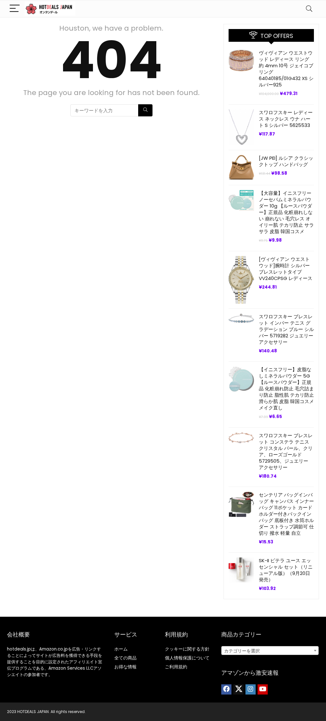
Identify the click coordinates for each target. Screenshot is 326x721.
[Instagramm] (250, 689)
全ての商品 (125, 658)
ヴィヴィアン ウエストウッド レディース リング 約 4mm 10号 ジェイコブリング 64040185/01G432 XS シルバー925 (286, 68)
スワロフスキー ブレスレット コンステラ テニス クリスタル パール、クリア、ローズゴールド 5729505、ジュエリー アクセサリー (286, 451)
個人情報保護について (187, 658)
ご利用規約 (176, 667)
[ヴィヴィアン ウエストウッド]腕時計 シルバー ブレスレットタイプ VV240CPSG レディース (285, 269)
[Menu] (14, 8)
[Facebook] (226, 689)
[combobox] (270, 650)
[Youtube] (263, 689)
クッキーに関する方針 (187, 649)
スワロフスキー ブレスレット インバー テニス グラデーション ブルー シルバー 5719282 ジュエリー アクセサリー (286, 329)
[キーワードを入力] (145, 110)
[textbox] (270, 650)
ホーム (121, 649)
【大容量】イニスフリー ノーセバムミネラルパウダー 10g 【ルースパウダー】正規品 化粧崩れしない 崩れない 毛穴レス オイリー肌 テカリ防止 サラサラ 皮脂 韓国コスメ (286, 212)
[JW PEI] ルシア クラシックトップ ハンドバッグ (286, 161)
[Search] (309, 8)
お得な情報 (125, 667)
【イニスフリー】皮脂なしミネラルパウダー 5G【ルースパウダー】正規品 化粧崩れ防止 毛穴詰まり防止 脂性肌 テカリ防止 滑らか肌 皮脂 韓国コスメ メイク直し (286, 388)
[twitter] (238, 689)
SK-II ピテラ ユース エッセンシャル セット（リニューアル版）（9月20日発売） (286, 570)
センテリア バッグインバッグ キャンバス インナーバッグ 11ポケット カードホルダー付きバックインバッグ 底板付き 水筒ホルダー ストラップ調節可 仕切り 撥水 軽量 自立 (286, 513)
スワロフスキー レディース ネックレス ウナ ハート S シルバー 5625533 (286, 119)
